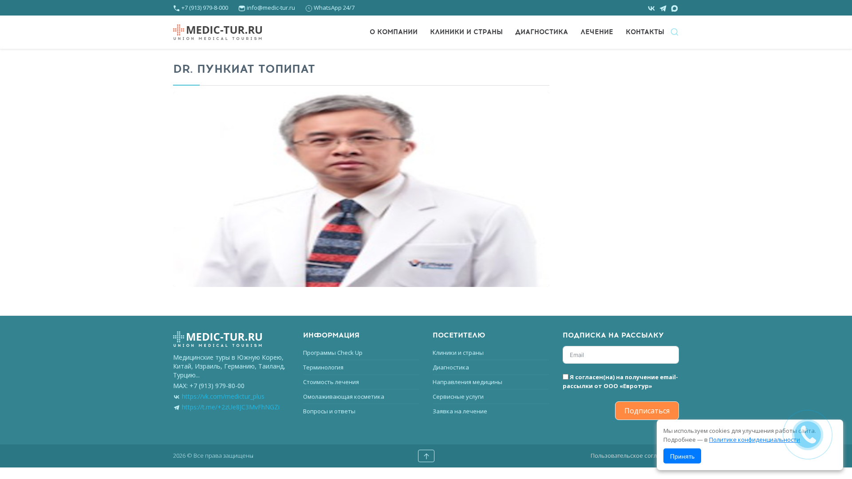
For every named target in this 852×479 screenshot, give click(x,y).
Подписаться (647, 411)
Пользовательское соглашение (635, 455)
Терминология (323, 367)
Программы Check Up (333, 353)
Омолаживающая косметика (343, 396)
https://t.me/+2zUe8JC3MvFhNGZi (231, 407)
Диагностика (541, 32)
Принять (682, 456)
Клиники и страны (466, 32)
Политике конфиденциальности (754, 440)
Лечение (596, 32)
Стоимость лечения (331, 382)
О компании (394, 32)
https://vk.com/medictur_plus (223, 396)
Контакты (645, 32)
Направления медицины (467, 382)
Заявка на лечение (460, 411)
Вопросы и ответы (329, 411)
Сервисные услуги (458, 396)
